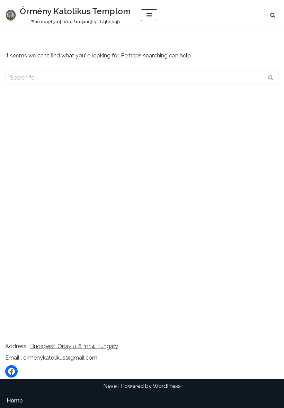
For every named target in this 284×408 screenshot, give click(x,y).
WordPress (167, 386)
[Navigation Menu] (149, 15)
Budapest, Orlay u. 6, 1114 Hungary (74, 346)
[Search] (272, 15)
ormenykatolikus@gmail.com (60, 357)
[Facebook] (11, 371)
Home (15, 400)
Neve (110, 386)
